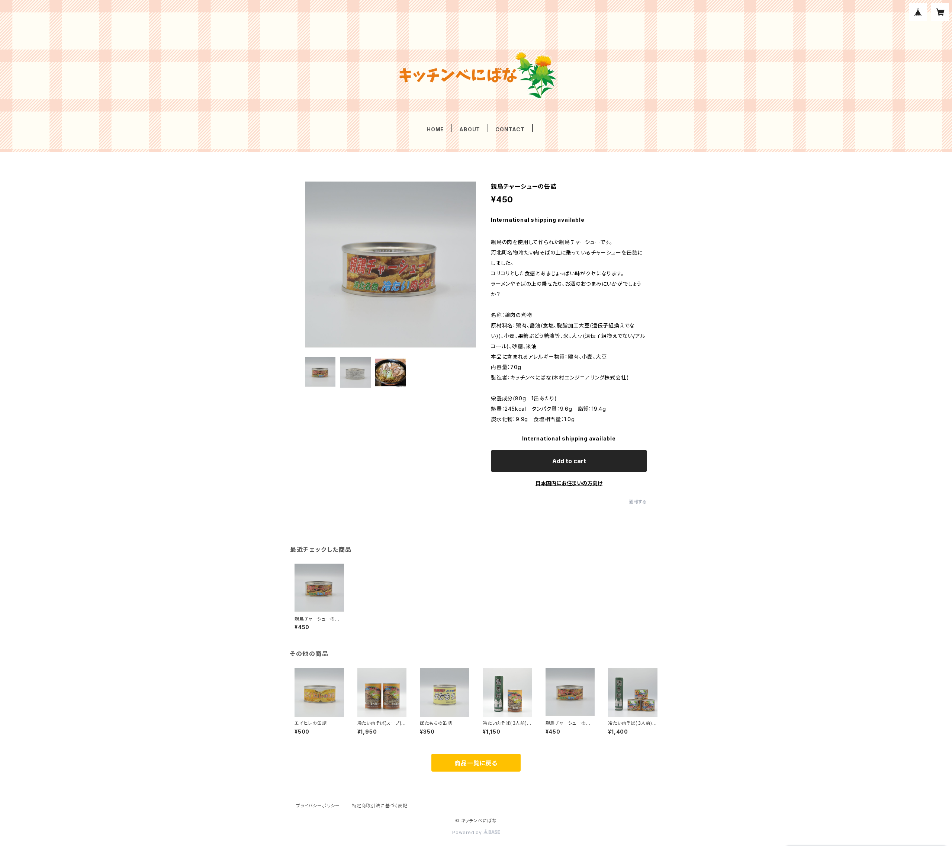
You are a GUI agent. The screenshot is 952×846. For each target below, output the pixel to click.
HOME (435, 129)
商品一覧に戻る (476, 763)
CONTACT (510, 129)
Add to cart (569, 461)
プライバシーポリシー (318, 805)
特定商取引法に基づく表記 (380, 805)
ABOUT (469, 129)
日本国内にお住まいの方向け (569, 483)
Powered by (467, 832)
